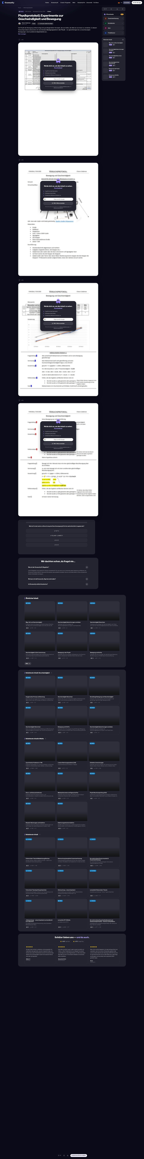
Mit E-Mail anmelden (59, 83)
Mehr (27, 663)
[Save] (111, 9)
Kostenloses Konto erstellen (79, 1155)
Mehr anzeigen (22, 34)
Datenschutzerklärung (58, 87)
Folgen (33, 23)
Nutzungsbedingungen (65, 86)
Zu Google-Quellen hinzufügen (46, 23)
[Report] (122, 9)
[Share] (117, 9)
